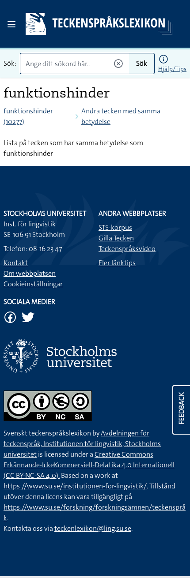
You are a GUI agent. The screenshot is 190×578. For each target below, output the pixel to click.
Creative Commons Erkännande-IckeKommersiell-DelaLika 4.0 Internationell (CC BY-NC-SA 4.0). (89, 465)
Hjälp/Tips (172, 69)
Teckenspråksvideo (127, 248)
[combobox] (74, 63)
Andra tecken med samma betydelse (120, 116)
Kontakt (16, 262)
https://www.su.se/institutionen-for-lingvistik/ (75, 486)
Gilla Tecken (116, 238)
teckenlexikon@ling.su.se (92, 528)
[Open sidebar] (11, 24)
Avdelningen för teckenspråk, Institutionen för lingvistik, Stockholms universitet (82, 443)
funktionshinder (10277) (28, 116)
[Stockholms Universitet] (95, 356)
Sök (141, 63)
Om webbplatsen (30, 273)
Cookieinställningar (33, 284)
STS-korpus (115, 227)
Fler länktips (117, 262)
